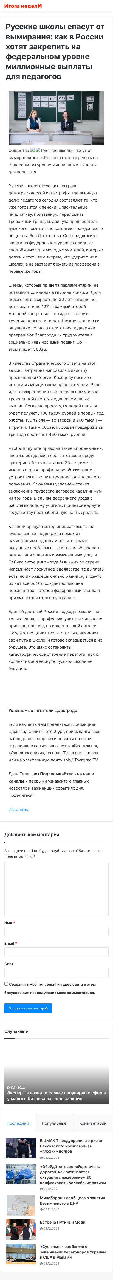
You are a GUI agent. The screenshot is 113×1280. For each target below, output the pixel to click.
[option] (56, 1074)
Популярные (54, 1123)
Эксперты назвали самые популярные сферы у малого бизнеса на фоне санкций (56, 1095)
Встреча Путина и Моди (62, 1222)
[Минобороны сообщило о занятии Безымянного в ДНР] (21, 1205)
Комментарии (93, 1123)
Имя (9, 923)
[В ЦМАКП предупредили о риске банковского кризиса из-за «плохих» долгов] (21, 1148)
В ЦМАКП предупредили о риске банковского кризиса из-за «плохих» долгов (71, 1146)
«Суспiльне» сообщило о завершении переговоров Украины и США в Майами (73, 1251)
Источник (18, 809)
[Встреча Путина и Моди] (21, 1229)
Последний (18, 1123)
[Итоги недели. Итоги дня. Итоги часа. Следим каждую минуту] (23, 6)
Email (10, 943)
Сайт (8, 964)
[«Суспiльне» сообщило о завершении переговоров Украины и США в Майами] (21, 1254)
